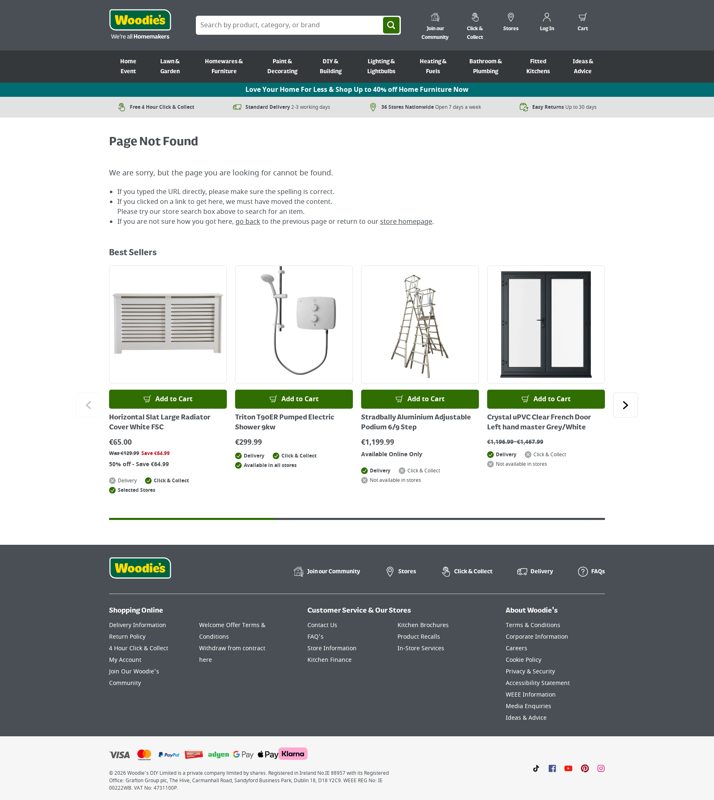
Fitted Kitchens (538, 66)
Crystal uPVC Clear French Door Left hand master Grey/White (539, 423)
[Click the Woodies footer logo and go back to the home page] (140, 573)
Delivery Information (137, 625)
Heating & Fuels (433, 66)
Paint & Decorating (282, 66)
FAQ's (315, 636)
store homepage (406, 222)
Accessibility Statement (538, 683)
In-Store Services (420, 648)
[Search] (391, 25)
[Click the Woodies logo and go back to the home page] (140, 25)
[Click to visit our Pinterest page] (585, 768)
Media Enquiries (528, 706)
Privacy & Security (530, 671)
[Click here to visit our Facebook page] (552, 768)
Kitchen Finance (329, 660)
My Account (125, 660)
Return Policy (127, 636)
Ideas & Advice (583, 66)
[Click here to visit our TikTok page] (536, 768)
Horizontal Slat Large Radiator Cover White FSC (159, 423)
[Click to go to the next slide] (625, 405)
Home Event (128, 66)
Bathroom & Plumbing (485, 66)
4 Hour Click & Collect (138, 648)
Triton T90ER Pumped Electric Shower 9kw (284, 423)
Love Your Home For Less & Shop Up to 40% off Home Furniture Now (357, 90)
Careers (516, 648)
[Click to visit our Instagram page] (601, 768)
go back (248, 222)
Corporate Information (537, 636)
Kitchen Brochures (423, 625)
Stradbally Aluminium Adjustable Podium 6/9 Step (416, 423)
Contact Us (322, 625)
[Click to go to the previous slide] (88, 405)
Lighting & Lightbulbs (381, 66)
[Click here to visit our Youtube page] (568, 768)
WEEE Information (531, 694)
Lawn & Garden (170, 66)
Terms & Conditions (533, 625)
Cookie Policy (523, 660)
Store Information (332, 648)
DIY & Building (331, 66)
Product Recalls (418, 636)
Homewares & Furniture (224, 66)
